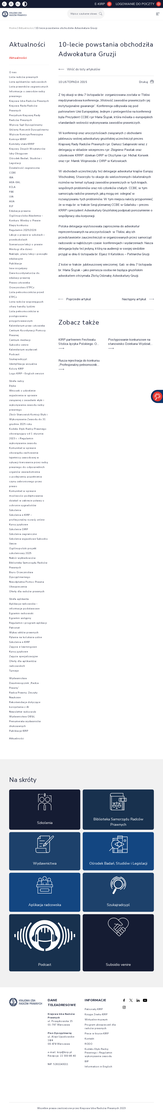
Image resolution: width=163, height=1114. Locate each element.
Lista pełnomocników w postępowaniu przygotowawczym (24, 316)
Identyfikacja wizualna (23, 364)
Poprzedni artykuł (78, 299)
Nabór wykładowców (22, 558)
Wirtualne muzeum (96, 1019)
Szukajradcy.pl (18, 359)
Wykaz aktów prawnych (24, 632)
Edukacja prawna (20, 211)
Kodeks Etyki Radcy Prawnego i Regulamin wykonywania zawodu (98, 1052)
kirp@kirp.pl (64, 1052)
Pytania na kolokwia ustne (25, 637)
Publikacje (15, 263)
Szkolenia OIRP (18, 529)
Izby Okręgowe (18, 153)
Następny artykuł (134, 299)
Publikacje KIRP (18, 731)
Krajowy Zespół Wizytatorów (27, 148)
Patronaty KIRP (94, 1009)
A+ (17, 4)
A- (4, 4)
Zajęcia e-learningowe (23, 646)
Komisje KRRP (17, 139)
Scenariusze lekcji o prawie (26, 244)
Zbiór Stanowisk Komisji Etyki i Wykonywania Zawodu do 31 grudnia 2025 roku (28, 419)
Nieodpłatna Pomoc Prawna (26, 581)
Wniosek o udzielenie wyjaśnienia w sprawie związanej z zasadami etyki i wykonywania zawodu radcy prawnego (26, 400)
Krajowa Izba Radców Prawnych (29, 101)
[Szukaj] (101, 14)
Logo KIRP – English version (26, 373)
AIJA (12, 201)
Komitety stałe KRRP (21, 144)
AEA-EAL (14, 182)
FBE (11, 191)
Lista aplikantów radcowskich (28, 81)
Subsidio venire (18, 344)
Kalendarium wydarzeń (23, 349)
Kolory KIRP (16, 368)
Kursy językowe (18, 524)
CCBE (12, 172)
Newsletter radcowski (22, 711)
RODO (88, 1043)
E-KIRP (100, 4)
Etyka (12, 385)
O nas (13, 72)
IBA (11, 177)
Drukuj (143, 82)
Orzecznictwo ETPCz (21, 287)
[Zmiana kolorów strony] (24, 4)
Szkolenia (15, 510)
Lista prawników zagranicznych (28, 86)
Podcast (14, 354)
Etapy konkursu (18, 225)
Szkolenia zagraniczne (23, 534)
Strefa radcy (16, 381)
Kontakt (89, 1038)
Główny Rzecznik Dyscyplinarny (29, 129)
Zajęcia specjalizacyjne (23, 656)
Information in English (98, 1066)
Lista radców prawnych (23, 77)
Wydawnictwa (18, 678)
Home (12, 28)
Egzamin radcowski (21, 613)
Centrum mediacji (20, 340)
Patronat (14, 627)
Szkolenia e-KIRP (19, 642)
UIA (11, 196)
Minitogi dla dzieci (20, 249)
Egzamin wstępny (20, 618)
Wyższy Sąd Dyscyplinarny (26, 125)
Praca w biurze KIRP (97, 1033)
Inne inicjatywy (18, 268)
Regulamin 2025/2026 (22, 230)
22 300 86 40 (68, 1055)
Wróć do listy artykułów (83, 69)
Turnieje (14, 670)
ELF (11, 206)
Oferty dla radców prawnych (27, 591)
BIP (87, 1061)
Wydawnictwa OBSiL (22, 716)
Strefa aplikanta (19, 599)
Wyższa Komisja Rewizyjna (26, 134)
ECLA (12, 187)
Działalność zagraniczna (24, 168)
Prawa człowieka (19, 282)
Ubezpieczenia (18, 586)
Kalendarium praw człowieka (27, 325)
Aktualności (25, 28)
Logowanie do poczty (135, 4)
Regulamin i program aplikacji (28, 623)
